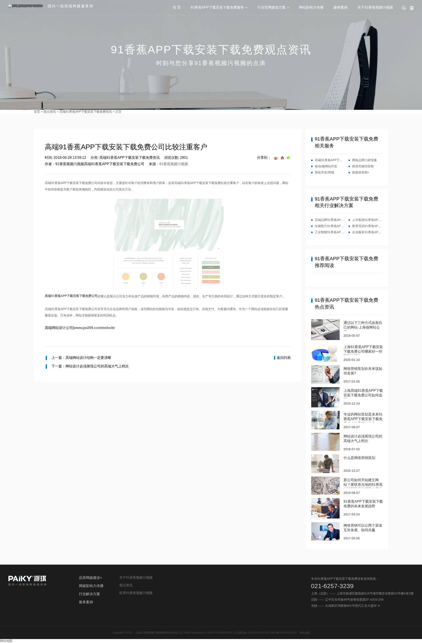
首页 (37, 111)
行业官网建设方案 (271, 7)
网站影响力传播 (311, 7)
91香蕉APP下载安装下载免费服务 (217, 7)
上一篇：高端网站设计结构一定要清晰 (81, 357)
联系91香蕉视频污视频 (136, 593)
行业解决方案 (89, 594)
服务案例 (340, 7)
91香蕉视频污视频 (173, 164)
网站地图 (305, 632)
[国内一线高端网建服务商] (26, 6)
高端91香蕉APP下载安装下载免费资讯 (85, 111)
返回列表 (284, 357)
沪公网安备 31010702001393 (251, 632)
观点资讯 (50, 111)
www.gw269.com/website (94, 328)
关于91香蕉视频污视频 (375, 7)
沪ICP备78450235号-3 (283, 632)
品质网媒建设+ (90, 578)
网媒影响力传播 (91, 586)
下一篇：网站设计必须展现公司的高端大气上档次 (90, 366)
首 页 (177, 7)
